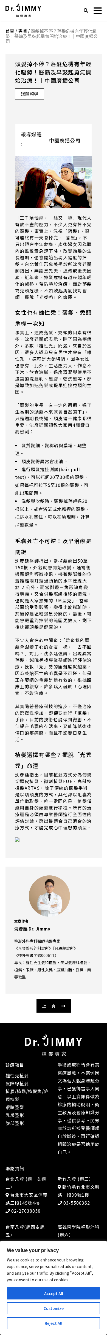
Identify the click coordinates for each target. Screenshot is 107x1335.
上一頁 (49, 1005)
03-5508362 (76, 1202)
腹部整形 (14, 1123)
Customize (54, 1308)
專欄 (22, 31)
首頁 (9, 31)
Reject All (53, 1323)
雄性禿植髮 (17, 1075)
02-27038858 (26, 1210)
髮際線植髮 (17, 1083)
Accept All (53, 1293)
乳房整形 (14, 1115)
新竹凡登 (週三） (76, 1178)
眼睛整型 (14, 1107)
